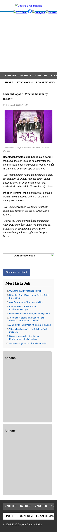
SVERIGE (25, 75)
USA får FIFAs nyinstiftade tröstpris (26, 290)
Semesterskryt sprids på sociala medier (28, 343)
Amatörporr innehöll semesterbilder (26, 302)
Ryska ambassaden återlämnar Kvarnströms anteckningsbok (24, 337)
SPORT (9, 82)
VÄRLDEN (41, 75)
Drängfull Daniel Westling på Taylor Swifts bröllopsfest (29, 296)
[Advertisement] (28, 41)
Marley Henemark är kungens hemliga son (29, 313)
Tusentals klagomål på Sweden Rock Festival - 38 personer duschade (26, 319)
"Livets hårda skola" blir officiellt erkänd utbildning (28, 330)
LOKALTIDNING (45, 82)
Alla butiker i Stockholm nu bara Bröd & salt (30, 324)
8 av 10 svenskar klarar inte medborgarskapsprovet (22, 308)
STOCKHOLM (25, 82)
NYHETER (11, 75)
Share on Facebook (16, 272)
